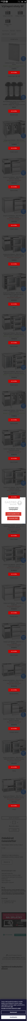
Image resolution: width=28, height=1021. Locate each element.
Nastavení (13, 1012)
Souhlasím (13, 1017)
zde (12, 1007)
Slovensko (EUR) (13, 518)
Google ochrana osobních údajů (11, 1008)
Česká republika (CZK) (13, 514)
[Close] (24, 499)
